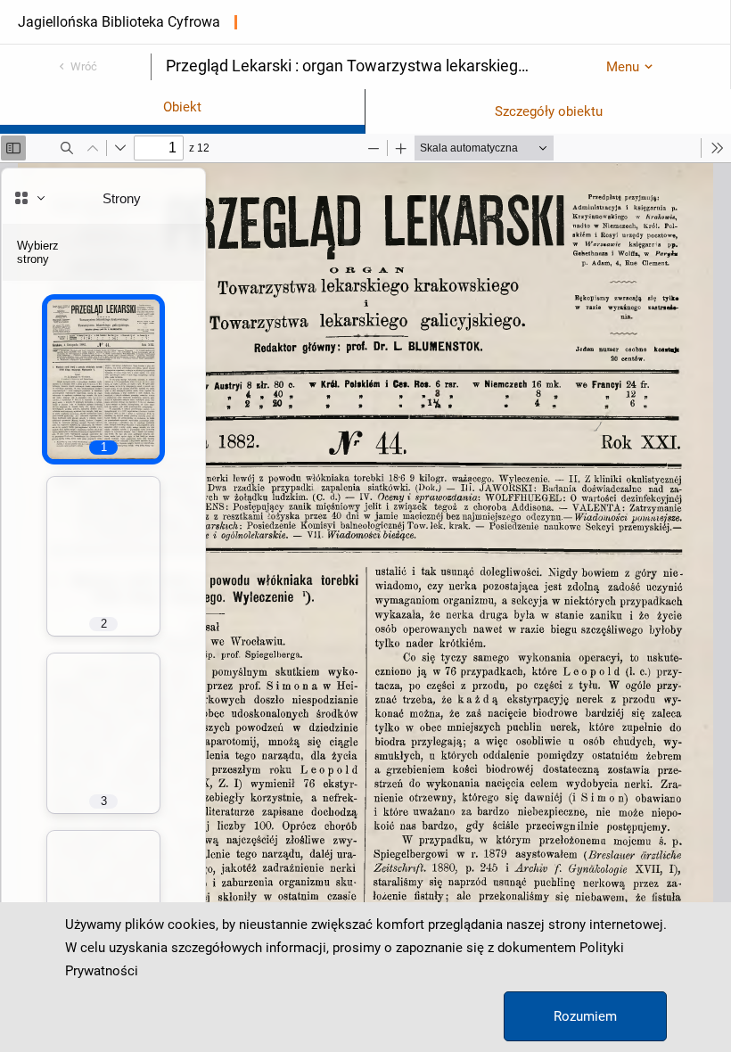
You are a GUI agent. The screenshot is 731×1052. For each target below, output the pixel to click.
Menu (622, 67)
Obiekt (182, 107)
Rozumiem (585, 1016)
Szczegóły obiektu (549, 111)
